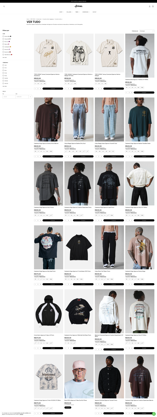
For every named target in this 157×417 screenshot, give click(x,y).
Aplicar (30, 96)
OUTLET (94, 12)
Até (16, 93)
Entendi (21, 414)
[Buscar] (4, 6)
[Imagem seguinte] (60, 52)
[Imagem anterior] (36, 52)
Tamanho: (39, 81)
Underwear (39, 19)
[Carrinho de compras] (153, 6)
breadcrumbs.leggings (48, 19)
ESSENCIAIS (85, 12)
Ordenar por (135, 31)
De (3, 93)
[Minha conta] (149, 6)
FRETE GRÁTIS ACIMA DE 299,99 (78, 1)
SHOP (60, 12)
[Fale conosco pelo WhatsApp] (154, 414)
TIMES (76, 12)
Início (28, 19)
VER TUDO (32, 19)
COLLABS (68, 12)
